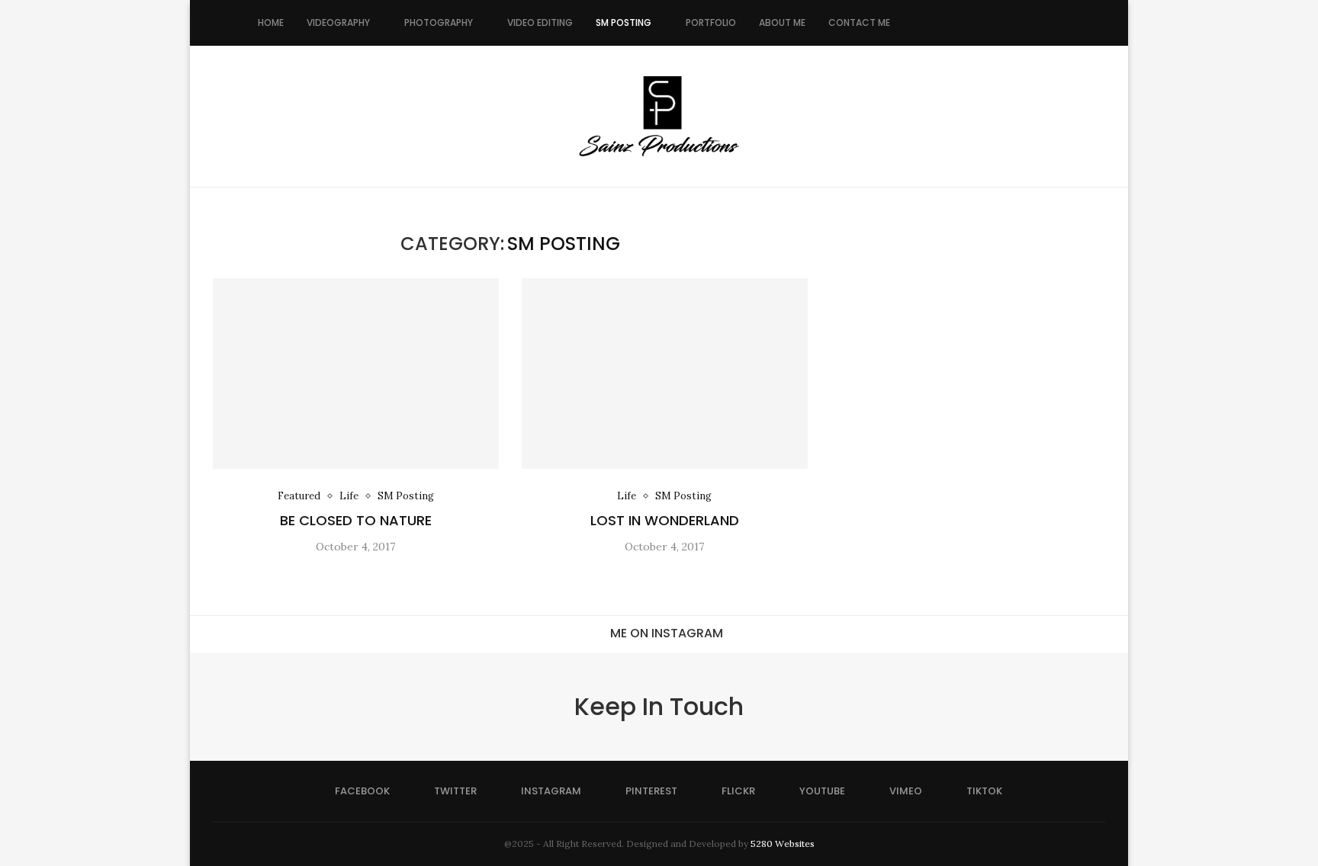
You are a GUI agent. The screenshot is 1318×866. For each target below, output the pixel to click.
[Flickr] (981, 23)
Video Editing (540, 22)
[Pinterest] (965, 23)
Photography (438, 22)
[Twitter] (933, 23)
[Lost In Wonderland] (665, 373)
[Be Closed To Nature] (356, 373)
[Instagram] (949, 23)
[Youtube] (997, 23)
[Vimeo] (1013, 23)
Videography (338, 22)
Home (271, 22)
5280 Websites (783, 843)
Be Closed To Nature (356, 520)
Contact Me (859, 22)
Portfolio (711, 22)
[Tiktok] (1029, 23)
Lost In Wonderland (664, 520)
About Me (782, 22)
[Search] (1052, 23)
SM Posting (623, 22)
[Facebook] (917, 23)
